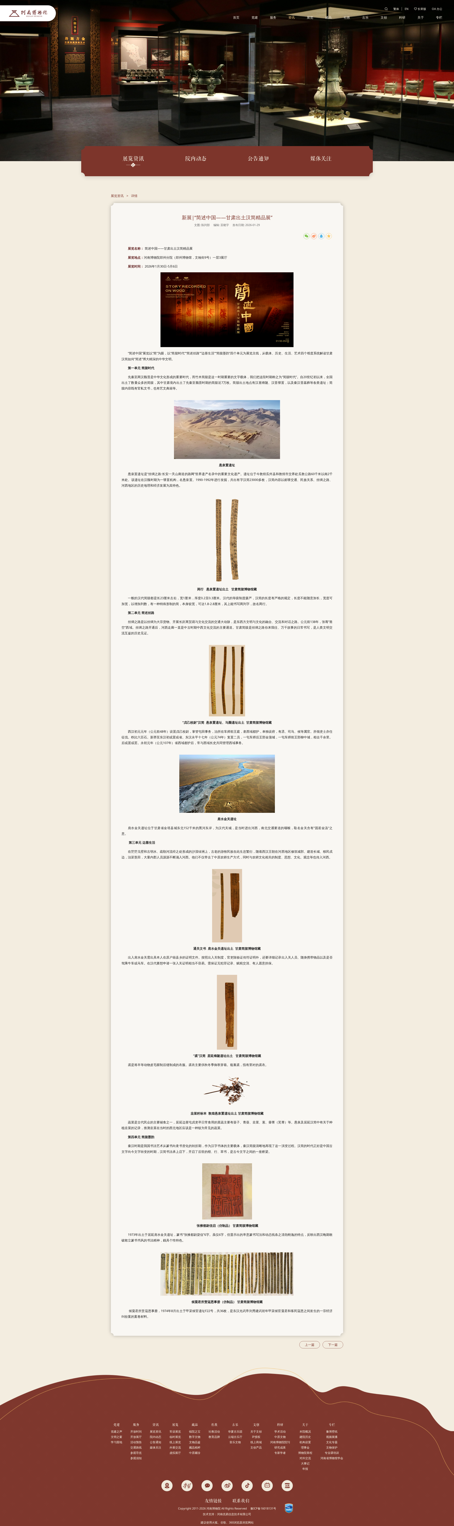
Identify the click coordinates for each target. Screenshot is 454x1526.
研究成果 (280, 1447)
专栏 (439, 17)
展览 (310, 17)
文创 (384, 17)
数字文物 (194, 1437)
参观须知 (136, 1458)
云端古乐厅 (235, 1437)
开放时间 (136, 1431)
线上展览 (175, 1442)
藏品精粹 (194, 1447)
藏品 (328, 17)
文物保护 (331, 1447)
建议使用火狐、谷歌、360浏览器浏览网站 (227, 1522)
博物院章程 (305, 1453)
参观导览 (136, 1453)
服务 (273, 17)
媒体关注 (155, 1447)
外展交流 (175, 1447)
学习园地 (116, 1442)
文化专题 (331, 1442)
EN (406, 9)
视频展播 (331, 1437)
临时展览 (175, 1437)
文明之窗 (116, 1437)
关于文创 (256, 1431)
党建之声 (116, 1431)
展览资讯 (117, 196)
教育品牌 (214, 1437)
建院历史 (305, 1437)
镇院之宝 (194, 1431)
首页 (236, 17)
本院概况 (305, 1431)
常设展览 (175, 1431)
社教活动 (214, 1431)
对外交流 (305, 1458)
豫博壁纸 (331, 1431)
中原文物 (280, 1437)
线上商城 (256, 1442)
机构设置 (305, 1442)
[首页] (28, 13)
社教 (347, 17)
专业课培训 (332, 1453)
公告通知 (155, 1442)
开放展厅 (136, 1437)
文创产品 (256, 1447)
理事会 (305, 1447)
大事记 (305, 1463)
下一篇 (333, 1345)
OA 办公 (437, 9)
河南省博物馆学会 (331, 1458)
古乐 (365, 17)
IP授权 (256, 1437)
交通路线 (136, 1447)
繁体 (396, 9)
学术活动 (280, 1431)
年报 (305, 1469)
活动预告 (136, 1442)
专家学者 (280, 1453)
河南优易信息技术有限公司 (234, 1514)
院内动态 (155, 1437)
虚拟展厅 (175, 1453)
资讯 (291, 17)
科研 (402, 17)
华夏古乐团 (235, 1431)
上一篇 (309, 1345)
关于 (420, 17)
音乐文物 (235, 1442)
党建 (254, 17)
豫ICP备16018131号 (263, 1508)
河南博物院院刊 (280, 1442)
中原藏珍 (194, 1453)
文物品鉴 (194, 1442)
